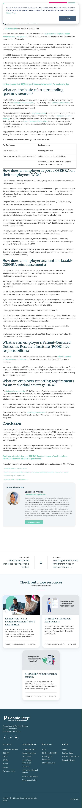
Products (7, 744)
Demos (5, 767)
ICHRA (5, 756)
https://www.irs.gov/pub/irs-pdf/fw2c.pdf (14, 475)
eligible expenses (39, 113)
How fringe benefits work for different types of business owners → (65, 563)
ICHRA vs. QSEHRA (49, 753)
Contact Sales (67, 753)
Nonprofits (26, 756)
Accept (67, 18)
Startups (25, 766)
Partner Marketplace (70, 756)
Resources (47, 744)
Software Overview (10, 749)
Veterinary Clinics (29, 780)
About (65, 744)
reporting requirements (36, 412)
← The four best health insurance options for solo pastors (16, 563)
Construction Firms (30, 776)
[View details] (5, 737)
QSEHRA (6, 753)
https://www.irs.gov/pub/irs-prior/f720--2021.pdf (16, 479)
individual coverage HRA (15, 391)
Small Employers (29, 749)
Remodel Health (68, 760)
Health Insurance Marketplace (35, 121)
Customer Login (9, 771)
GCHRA (5, 760)
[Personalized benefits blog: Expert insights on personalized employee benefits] (41, 562)
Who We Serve (29, 744)
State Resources (48, 763)
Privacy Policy (11, 13)
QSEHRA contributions (60, 102)
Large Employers (29, 753)
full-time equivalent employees (21, 102)
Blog (44, 749)
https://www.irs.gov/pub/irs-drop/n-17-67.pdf (15, 468)
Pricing (5, 764)
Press (64, 749)
